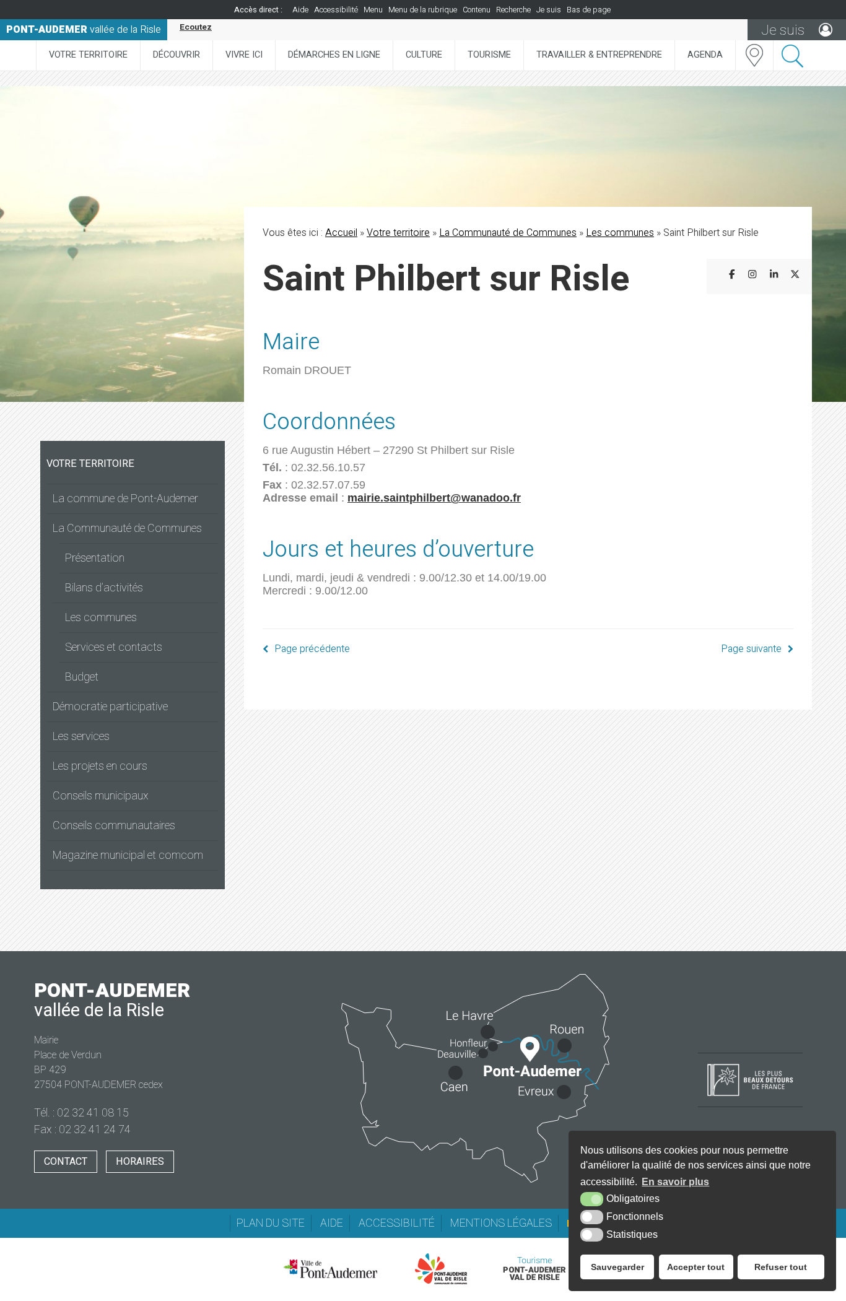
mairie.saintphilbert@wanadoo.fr (434, 498)
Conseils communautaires (114, 825)
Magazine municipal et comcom (128, 855)
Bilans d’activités (104, 588)
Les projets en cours (100, 766)
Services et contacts (113, 647)
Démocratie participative (110, 706)
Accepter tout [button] (696, 1267)
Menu (373, 9)
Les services (81, 736)
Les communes (101, 617)
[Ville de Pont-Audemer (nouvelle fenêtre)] (330, 1268)
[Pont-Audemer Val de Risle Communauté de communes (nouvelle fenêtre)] (441, 1268)
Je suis (548, 9)
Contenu (477, 9)
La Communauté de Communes (127, 528)
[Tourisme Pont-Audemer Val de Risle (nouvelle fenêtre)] (534, 1268)
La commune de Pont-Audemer (125, 498)
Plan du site (271, 1223)
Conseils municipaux (101, 796)
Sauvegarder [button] (617, 1267)
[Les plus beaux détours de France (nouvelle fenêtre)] (750, 1097)
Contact (65, 1161)
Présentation (94, 558)
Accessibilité (336, 9)
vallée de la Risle (83, 29)
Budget (81, 677)
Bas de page (589, 9)
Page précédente (312, 649)
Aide (300, 9)
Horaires (140, 1161)
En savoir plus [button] (675, 1182)
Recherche (513, 9)
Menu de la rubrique (422, 9)
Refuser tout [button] (780, 1267)
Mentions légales (501, 1223)
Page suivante (751, 649)
